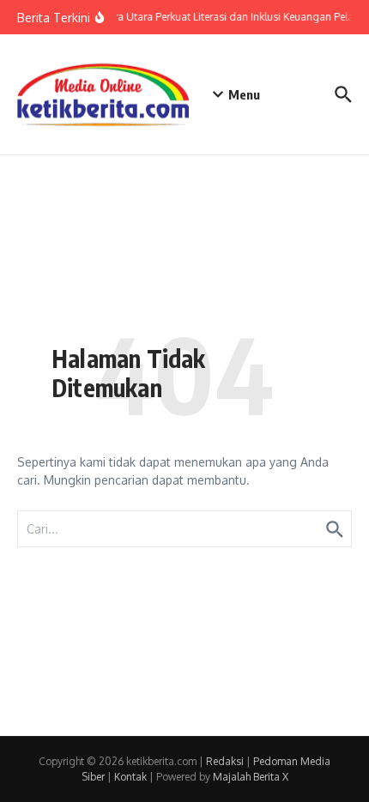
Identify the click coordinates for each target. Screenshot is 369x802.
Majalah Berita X (250, 776)
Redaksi (225, 761)
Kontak (130, 776)
